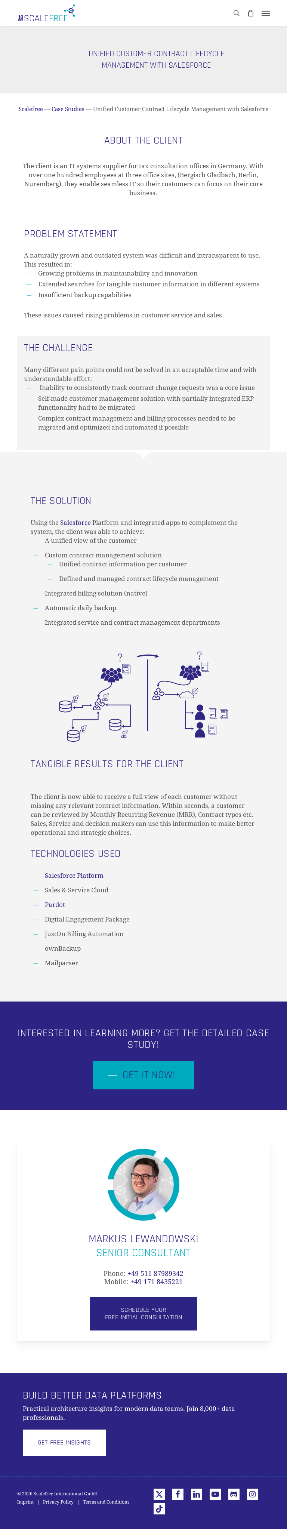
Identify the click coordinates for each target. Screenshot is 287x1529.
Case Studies (68, 109)
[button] (266, 13)
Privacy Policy (58, 1502)
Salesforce (75, 522)
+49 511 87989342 (155, 1273)
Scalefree (31, 109)
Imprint (25, 1502)
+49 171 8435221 (156, 1282)
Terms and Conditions (106, 1502)
